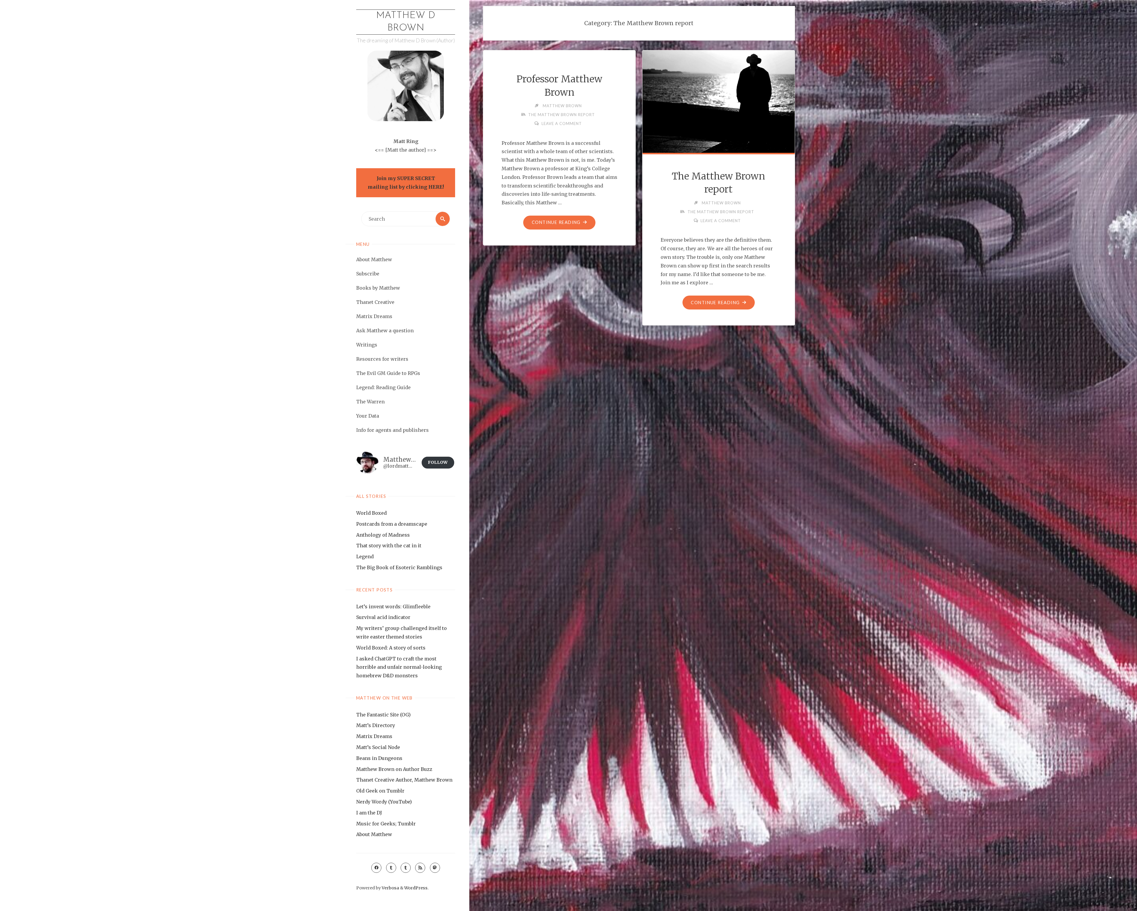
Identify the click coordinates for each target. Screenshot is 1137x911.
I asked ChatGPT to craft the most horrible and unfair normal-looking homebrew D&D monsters (399, 667)
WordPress (416, 888)
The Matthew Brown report (561, 114)
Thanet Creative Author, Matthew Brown (404, 780)
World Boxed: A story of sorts (390, 648)
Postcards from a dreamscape (391, 524)
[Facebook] (376, 868)
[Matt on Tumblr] (391, 868)
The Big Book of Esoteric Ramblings (399, 567)
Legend (365, 556)
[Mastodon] (435, 868)
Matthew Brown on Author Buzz (394, 769)
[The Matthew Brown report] (718, 100)
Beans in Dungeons (379, 758)
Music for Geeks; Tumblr (386, 824)
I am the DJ (369, 813)
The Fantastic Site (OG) (383, 715)
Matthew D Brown (405, 22)
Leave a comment (562, 123)
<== (379, 150)
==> (431, 150)
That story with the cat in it (388, 545)
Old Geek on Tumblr (380, 791)
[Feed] (420, 868)
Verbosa (390, 888)
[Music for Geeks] (406, 868)
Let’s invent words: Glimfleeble (393, 607)
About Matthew (374, 834)
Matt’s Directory (375, 725)
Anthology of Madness (383, 535)
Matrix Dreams (374, 736)
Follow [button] (438, 462)
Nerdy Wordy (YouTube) (384, 802)
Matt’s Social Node (378, 747)
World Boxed (371, 513)
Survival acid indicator (383, 617)
